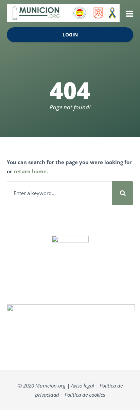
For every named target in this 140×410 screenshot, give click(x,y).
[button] (129, 13)
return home (30, 171)
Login (70, 35)
